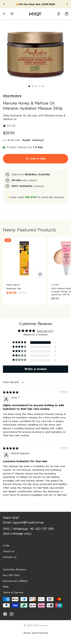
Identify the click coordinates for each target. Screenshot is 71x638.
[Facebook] (5, 614)
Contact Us (9, 557)
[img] (10, 392)
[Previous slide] (4, 4)
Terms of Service (13, 592)
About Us (8, 551)
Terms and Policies (35, 633)
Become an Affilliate (15, 581)
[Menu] (4, 13)
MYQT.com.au (40, 625)
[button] (19, 342)
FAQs (6, 545)
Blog (6, 586)
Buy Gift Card (11, 575)
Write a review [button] (35, 369)
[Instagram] (11, 614)
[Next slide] (67, 4)
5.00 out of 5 (45, 331)
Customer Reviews (14, 569)
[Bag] (67, 14)
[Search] (12, 14)
